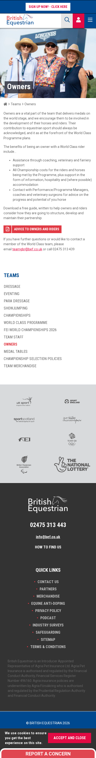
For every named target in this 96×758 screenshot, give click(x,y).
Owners (10, 344)
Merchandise (48, 596)
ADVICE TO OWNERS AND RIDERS (36, 229)
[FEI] (24, 439)
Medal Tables (15, 352)
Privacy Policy (48, 610)
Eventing (11, 294)
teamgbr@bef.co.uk (27, 249)
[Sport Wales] (72, 420)
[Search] (67, 20)
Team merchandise (20, 366)
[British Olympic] (72, 439)
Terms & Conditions (48, 647)
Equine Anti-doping (48, 603)
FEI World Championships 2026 (30, 330)
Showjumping (15, 308)
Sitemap (48, 639)
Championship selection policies (33, 359)
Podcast (48, 618)
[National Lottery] (72, 464)
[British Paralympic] (24, 464)
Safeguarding (48, 632)
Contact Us (48, 582)
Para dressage (17, 301)
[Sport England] (72, 401)
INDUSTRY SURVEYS (48, 625)
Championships (17, 315)
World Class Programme (25, 323)
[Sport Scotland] (24, 420)
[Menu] (90, 20)
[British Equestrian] (30, 20)
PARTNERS (48, 589)
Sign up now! (39, 7)
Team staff (13, 337)
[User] (78, 20)
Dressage (12, 287)
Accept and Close (70, 738)
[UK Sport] (24, 401)
